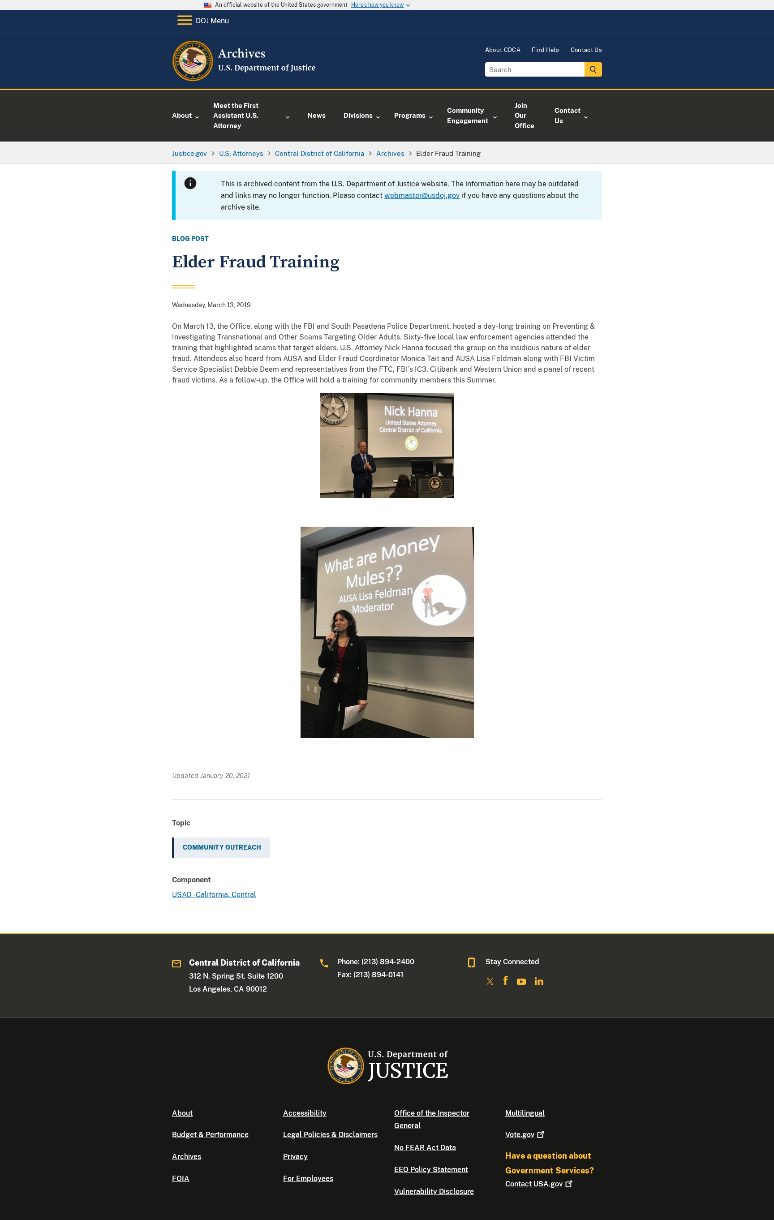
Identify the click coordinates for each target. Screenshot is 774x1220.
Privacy (295, 1156)
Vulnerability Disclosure (434, 1191)
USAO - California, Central (214, 894)
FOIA (180, 1178)
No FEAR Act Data (425, 1147)
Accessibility (305, 1113)
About (182, 1113)
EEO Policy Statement (431, 1169)
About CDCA (502, 50)
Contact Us (586, 50)
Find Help (545, 50)
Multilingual (525, 1113)
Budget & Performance (210, 1134)
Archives (186, 1156)
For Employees (308, 1178)
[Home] (245, 78)
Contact (534, 1184)
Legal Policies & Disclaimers (330, 1134)
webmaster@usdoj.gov (422, 195)
